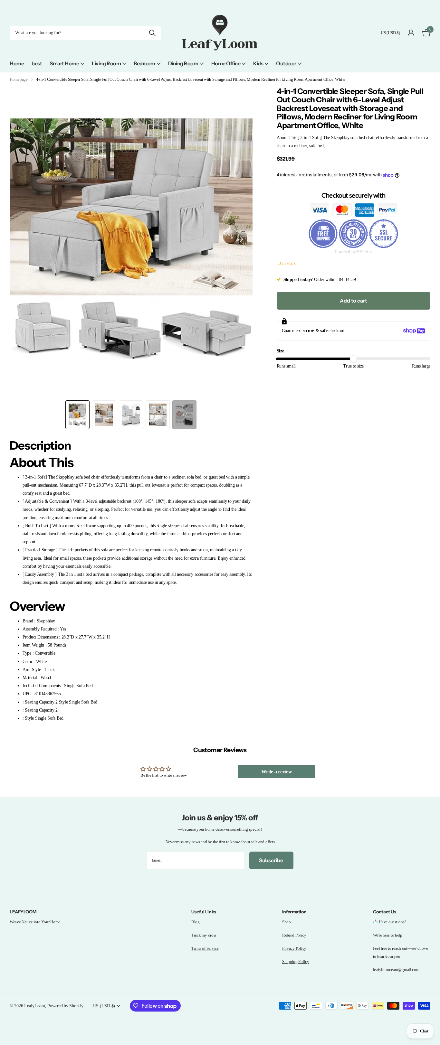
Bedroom (144, 63)
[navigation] (77, 414)
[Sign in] (411, 33)
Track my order (203, 935)
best (37, 63)
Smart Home (64, 63)
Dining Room (183, 63)
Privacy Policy (294, 948)
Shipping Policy (295, 961)
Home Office (226, 63)
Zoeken (152, 33)
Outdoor (286, 63)
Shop (286, 921)
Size (280, 350)
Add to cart (353, 300)
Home (17, 63)
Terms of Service (205, 948)
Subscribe (271, 860)
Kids (258, 63)
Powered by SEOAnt (353, 252)
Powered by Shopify (65, 1005)
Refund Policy (294, 935)
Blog (195, 921)
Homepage (19, 79)
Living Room (106, 63)
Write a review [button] (276, 771)
